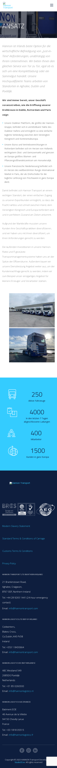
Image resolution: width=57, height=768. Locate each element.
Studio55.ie (20, 762)
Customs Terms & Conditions (17, 550)
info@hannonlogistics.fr (21, 734)
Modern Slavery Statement (16, 525)
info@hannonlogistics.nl (21, 690)
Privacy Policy (9, 563)
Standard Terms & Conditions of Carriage (23, 538)
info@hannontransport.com (23, 608)
